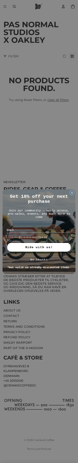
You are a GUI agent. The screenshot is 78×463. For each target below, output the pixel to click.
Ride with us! (39, 247)
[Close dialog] (72, 193)
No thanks (39, 259)
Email (10, 229)
